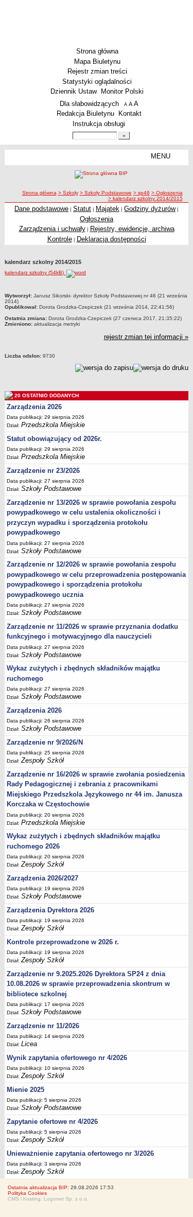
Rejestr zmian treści (97, 71)
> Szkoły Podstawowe (106, 193)
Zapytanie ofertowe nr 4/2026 (52, 1121)
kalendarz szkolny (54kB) (35, 272)
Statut (82, 209)
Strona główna (97, 51)
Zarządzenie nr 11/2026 (43, 1026)
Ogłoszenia (96, 219)
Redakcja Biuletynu (85, 113)
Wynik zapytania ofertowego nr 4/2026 (67, 1058)
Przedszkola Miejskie (53, 425)
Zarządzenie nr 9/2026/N (45, 742)
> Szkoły (68, 193)
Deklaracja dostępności (111, 239)
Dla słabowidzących (89, 104)
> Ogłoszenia (167, 193)
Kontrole (59, 239)
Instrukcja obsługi (99, 124)
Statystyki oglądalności (97, 81)
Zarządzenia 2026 (34, 407)
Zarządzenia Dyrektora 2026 (50, 910)
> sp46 (141, 193)
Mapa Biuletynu (97, 61)
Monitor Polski (122, 91)
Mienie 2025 (25, 1089)
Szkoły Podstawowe (51, 488)
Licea (29, 1044)
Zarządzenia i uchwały (52, 229)
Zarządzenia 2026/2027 (42, 878)
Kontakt (130, 113)
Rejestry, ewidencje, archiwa (132, 229)
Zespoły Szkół (42, 760)
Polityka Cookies (27, 1193)
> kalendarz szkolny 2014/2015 (145, 198)
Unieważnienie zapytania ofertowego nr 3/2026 (80, 1153)
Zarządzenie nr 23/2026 (43, 470)
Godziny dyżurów (150, 209)
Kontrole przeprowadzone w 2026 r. (63, 942)
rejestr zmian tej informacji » (146, 337)
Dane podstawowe (41, 209)
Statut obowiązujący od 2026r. (54, 439)
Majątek (107, 209)
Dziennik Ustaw (73, 91)
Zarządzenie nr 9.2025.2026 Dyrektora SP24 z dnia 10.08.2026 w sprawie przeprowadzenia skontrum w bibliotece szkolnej (88, 984)
